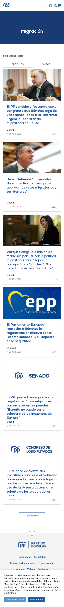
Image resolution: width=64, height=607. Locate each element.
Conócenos (25, 557)
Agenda (20, 569)
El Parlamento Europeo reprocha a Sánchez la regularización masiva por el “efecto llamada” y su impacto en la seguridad (30, 333)
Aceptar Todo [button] (36, 599)
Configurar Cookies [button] (15, 599)
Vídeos (31, 569)
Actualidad (40, 557)
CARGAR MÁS (32, 516)
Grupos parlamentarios (22, 563)
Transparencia (46, 563)
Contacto (43, 569)
